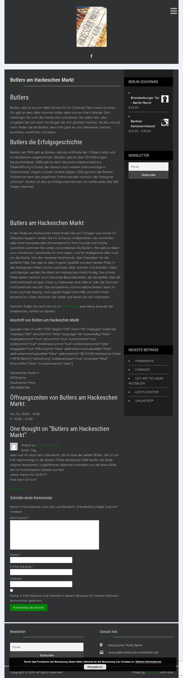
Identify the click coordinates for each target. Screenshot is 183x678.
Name (15, 555)
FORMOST (142, 370)
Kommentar (19, 518)
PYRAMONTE (144, 361)
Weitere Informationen (148, 661)
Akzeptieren (95, 667)
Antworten (17, 489)
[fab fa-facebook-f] (91, 56)
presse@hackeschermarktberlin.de (133, 652)
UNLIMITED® (144, 401)
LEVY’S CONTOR (147, 392)
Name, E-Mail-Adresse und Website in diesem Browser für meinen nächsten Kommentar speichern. (64, 598)
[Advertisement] (91, 204)
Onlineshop (70, 306)
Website (16, 579)
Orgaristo (152, 672)
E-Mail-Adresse (21, 567)
